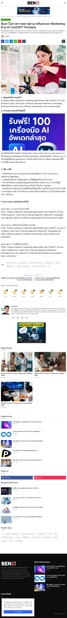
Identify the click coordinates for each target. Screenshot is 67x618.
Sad (50, 296)
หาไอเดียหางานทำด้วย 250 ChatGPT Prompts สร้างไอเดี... (28, 507)
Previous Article (28, 275)
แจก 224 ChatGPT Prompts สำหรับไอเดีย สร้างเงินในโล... (28, 516)
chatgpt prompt (10, 266)
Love (23, 296)
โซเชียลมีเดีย (26, 537)
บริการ (10, 541)
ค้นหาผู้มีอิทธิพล (23, 263)
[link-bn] (33, 10)
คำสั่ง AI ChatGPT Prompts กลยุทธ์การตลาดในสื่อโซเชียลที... (16, 374)
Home (2, 16)
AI (49, 266)
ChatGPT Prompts (10, 16)
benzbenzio (14, 306)
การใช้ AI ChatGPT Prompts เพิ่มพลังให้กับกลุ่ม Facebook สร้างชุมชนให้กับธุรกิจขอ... (47, 279)
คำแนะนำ (55, 537)
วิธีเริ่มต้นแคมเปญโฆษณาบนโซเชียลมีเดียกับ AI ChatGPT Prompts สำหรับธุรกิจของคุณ (16, 279)
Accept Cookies (18, 612)
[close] (32, 600)
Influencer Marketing (12, 263)
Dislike (14, 296)
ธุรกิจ (56, 534)
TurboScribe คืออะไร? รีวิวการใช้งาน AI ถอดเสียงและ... (27, 431)
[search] (65, 3)
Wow (59, 296)
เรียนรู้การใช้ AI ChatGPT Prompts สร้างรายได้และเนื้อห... (49, 374)
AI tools (18, 537)
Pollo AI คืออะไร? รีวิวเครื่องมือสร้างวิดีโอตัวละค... (25, 450)
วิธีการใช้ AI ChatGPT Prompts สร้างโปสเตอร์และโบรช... (28, 460)
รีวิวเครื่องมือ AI (46, 537)
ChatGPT (58, 263)
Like (5, 296)
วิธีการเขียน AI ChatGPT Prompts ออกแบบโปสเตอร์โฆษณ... (28, 441)
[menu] (2, 3)
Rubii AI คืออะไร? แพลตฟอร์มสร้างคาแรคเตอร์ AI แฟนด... (27, 422)
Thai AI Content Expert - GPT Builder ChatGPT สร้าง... (27, 497)
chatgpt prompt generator (23, 266)
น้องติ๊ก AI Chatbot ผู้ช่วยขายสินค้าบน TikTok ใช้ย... (26, 488)
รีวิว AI (50, 534)
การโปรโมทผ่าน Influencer (36, 263)
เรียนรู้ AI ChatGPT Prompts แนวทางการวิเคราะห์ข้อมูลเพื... (16, 404)
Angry (41, 296)
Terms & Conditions (59, 613)
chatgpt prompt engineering (39, 266)
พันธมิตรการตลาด (49, 263)
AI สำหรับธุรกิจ (18, 541)
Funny (32, 296)
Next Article (37, 275)
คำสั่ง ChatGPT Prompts (7, 537)
